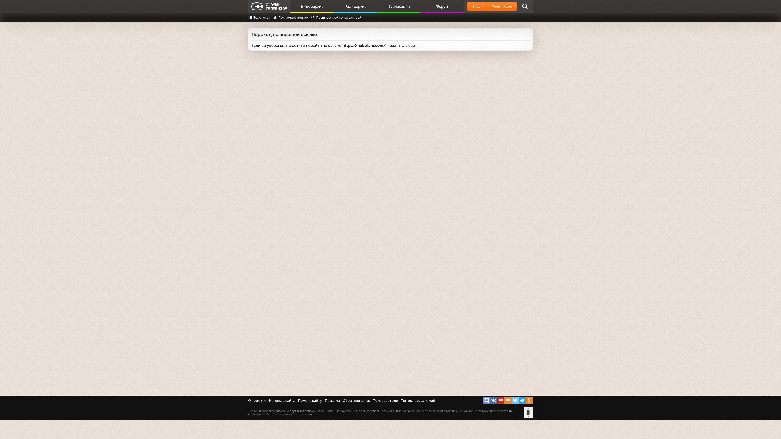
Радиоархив (355, 6)
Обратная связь (356, 401)
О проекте (257, 401)
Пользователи (385, 401)
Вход (476, 6)
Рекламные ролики (293, 18)
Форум (442, 6)
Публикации (398, 6)
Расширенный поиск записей (338, 18)
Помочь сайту (310, 401)
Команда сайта (282, 401)
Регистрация (502, 6)
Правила (332, 401)
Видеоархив (312, 6)
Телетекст (261, 18)
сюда (410, 45)
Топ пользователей (418, 401)
